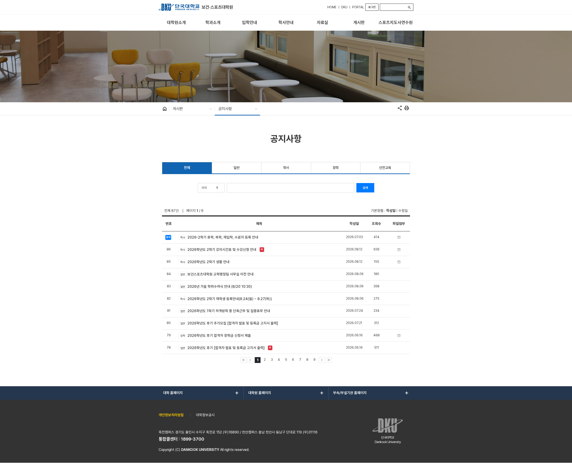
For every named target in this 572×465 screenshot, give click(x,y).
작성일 (390, 211)
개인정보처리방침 (171, 415)
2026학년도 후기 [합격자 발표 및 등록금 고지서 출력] (222, 348)
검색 (365, 188)
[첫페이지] (243, 360)
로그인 (372, 7)
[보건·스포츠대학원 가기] (179, 7)
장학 (336, 168)
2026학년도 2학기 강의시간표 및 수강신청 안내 (218, 249)
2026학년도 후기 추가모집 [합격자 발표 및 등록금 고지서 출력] (229, 323)
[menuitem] (176, 23)
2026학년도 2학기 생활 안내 (204, 262)
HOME (331, 7)
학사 (286, 168)
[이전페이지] (250, 360)
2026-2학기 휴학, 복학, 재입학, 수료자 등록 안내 (219, 237)
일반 (236, 168)
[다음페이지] (321, 360)
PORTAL (358, 7)
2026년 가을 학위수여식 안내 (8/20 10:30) (216, 286)
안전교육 (385, 168)
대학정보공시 (205, 415)
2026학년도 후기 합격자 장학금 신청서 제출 (215, 335)
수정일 (403, 211)
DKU (344, 7)
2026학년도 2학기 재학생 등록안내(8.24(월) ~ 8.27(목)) (226, 299)
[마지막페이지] (329, 360)
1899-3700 (192, 439)
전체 (187, 168)
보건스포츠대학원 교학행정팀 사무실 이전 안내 (216, 274)
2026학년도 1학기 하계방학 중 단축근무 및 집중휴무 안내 (225, 311)
